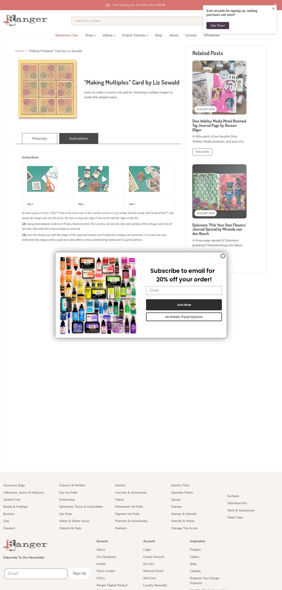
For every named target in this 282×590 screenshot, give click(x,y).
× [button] (273, 8)
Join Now (184, 305)
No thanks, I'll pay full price (183, 317)
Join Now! (217, 25)
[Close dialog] (223, 256)
